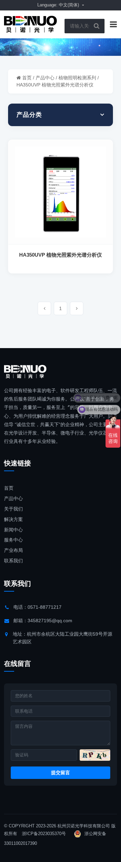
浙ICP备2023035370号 (44, 833)
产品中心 (45, 77)
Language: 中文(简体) (58, 4)
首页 (27, 77)
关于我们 (13, 509)
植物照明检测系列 (77, 77)
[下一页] (76, 308)
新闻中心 (13, 529)
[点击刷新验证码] (95, 755)
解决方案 (13, 519)
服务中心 (13, 539)
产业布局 (13, 550)
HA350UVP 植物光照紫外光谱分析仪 (54, 84)
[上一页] (44, 308)
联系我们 (13, 560)
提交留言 (60, 772)
